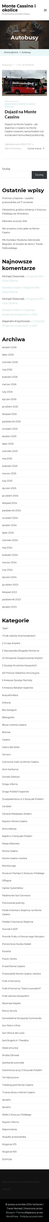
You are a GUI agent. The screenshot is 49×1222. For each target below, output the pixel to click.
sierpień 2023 (9, 607)
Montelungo (9, 866)
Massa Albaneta (10, 843)
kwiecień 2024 (10, 555)
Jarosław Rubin (11, 287)
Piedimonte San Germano (16, 895)
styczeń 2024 (9, 577)
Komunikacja (12, 101)
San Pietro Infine (11, 1025)
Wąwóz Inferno (10, 1122)
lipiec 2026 (8, 354)
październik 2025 (11, 421)
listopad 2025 (9, 414)
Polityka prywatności (31, 1216)
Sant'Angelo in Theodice (15, 1040)
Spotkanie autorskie (13, 1062)
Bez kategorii (9, 710)
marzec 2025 (9, 473)
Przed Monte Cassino (13, 966)
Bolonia (6, 732)
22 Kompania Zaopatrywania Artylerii (22, 658)
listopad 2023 (9, 592)
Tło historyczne (10, 1077)
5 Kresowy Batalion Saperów (17, 687)
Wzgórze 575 (9, 1144)
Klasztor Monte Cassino (14, 821)
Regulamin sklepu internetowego (20, 1181)
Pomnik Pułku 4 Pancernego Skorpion (23, 936)
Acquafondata (10, 695)
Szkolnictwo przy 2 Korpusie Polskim (22, 1070)
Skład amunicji (10, 1048)
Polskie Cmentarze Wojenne (17, 922)
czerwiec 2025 (10, 451)
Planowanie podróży (13, 903)
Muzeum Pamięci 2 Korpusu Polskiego (23, 873)
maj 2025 (7, 458)
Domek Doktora (11, 777)
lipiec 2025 (8, 444)
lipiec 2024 (8, 532)
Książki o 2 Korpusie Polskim (17, 836)
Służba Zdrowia (10, 1055)
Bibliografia (8, 717)
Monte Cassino (10, 851)
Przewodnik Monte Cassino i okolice (20, 105)
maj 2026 (7, 369)
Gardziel (6, 806)
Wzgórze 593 (9, 1151)
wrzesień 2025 (10, 429)
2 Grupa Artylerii (11, 643)
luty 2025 (7, 481)
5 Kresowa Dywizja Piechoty (17, 680)
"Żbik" (5, 628)
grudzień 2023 (10, 584)
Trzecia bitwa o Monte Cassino (18, 1092)
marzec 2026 (9, 384)
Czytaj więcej (34, 148)
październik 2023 (11, 599)
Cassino (6, 739)
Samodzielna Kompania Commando (22, 1018)
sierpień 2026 (9, 347)
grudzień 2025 (10, 406)
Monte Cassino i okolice (19, 8)
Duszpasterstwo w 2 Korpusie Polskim (23, 799)
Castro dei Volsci (10, 747)
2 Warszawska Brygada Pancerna (20, 650)
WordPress (12, 1216)
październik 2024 (11, 510)
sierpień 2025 (9, 436)
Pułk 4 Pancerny (11, 981)
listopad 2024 (9, 503)
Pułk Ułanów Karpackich (15, 996)
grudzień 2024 (10, 495)
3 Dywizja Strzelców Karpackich (19, 665)
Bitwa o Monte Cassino (14, 725)
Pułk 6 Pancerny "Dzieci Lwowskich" (21, 988)
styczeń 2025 (9, 488)
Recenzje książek (11, 1003)
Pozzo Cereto (9, 959)
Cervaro (6, 754)
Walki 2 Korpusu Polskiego (16, 1114)
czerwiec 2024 (10, 540)
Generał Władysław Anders (16, 814)
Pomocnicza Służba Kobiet (16, 944)
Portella (6, 951)
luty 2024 (7, 570)
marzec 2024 (9, 562)
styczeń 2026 (9, 399)
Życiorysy (7, 1159)
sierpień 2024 (9, 525)
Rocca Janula (9, 1010)
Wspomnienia (9, 1129)
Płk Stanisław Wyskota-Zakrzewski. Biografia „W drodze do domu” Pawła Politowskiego (22, 244)
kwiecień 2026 (10, 377)
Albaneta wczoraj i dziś (14, 221)
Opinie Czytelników (12, 888)
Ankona (6, 702)
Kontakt (6, 1189)
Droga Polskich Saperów (15, 791)
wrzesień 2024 (10, 518)
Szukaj (6, 168)
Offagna (6, 880)
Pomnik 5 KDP (10, 929)
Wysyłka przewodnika (14, 1137)
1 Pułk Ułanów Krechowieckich (18, 636)
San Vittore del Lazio (13, 1033)
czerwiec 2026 (10, 362)
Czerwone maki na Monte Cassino (20, 762)
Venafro (6, 1100)
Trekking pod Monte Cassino (17, 1085)
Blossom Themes (15, 1212)
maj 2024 (7, 547)
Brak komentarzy (13, 149)
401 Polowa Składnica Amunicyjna (20, 673)
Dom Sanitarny (10, 769)
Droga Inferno (10, 784)
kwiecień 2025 (10, 466)
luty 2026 (7, 392)
